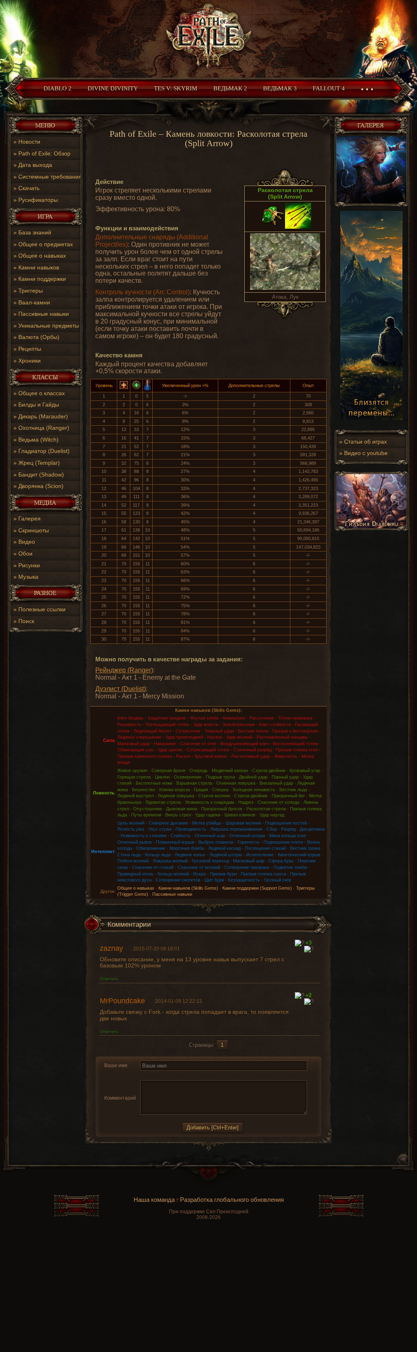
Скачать (29, 188)
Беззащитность (244, 879)
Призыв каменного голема (144, 756)
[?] (299, 943)
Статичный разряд (252, 749)
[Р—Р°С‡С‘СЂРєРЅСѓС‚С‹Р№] (164, 1075)
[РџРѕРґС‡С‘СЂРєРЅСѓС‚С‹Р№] (173, 1075)
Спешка (220, 789)
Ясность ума (130, 829)
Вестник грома (305, 848)
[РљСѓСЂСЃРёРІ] (154, 1075)
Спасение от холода (278, 802)
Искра (199, 873)
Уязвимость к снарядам (209, 802)
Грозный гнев (277, 879)
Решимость (129, 724)
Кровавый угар (305, 770)
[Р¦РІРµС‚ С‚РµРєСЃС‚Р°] (214, 1075)
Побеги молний (133, 860)
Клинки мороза (174, 789)
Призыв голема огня (297, 749)
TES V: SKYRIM (175, 88)
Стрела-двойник (268, 770)
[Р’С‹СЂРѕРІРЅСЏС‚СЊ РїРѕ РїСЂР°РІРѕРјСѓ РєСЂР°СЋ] (203, 1075)
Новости (29, 141)
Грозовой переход (210, 860)
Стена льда (129, 854)
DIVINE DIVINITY (113, 88)
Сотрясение (188, 731)
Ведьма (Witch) (38, 439)
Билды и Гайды (38, 404)
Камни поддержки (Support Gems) (257, 888)
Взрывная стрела (194, 783)
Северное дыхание (168, 822)
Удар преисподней (184, 737)
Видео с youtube (366, 453)
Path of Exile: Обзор (44, 153)
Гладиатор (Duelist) (44, 451)
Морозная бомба (186, 848)
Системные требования (50, 176)
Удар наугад (271, 814)
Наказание (165, 743)
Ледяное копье (190, 854)
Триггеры (30, 290)
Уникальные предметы (48, 325)
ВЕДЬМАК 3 (280, 88)
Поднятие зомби (290, 867)
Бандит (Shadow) (41, 474)
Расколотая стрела (266, 808)
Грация (201, 789)
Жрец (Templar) (39, 462)
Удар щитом (170, 749)
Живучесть (285, 756)
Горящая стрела (134, 776)
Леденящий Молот (152, 731)
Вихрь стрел (178, 814)
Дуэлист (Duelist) (120, 688)
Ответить (109, 978)
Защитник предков (166, 717)
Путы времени (146, 814)
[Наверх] (208, 1177)
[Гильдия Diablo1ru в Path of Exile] (371, 529)
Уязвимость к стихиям (143, 835)
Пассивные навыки (43, 314)
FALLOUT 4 (329, 88)
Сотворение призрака (246, 867)
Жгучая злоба (204, 717)
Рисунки (29, 565)
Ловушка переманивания (236, 829)
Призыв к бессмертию (295, 731)
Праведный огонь (135, 873)
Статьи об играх (365, 441)
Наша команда (154, 1199)
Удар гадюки (207, 814)
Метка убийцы (207, 822)
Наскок (214, 737)
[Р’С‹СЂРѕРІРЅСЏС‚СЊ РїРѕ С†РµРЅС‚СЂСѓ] (194, 1075)
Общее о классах (41, 393)
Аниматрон (233, 717)
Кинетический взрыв (299, 854)
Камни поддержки (42, 279)
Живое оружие (132, 770)
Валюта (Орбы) (38, 337)
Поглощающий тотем (167, 724)
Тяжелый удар (219, 731)
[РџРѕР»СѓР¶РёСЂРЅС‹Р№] (145, 1075)
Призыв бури (223, 873)
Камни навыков (38, 267)
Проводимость (191, 829)
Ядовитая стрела (163, 802)
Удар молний (239, 737)
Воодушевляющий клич (244, 743)
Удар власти (205, 724)
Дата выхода (35, 165)
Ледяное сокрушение (139, 737)
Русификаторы (38, 200)
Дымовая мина (181, 808)
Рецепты (29, 349)
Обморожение (150, 848)
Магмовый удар (133, 743)
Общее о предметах (45, 244)
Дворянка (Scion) (41, 486)
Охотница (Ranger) (43, 427)
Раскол (183, 756)
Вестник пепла (253, 731)
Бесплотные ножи (154, 783)
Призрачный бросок (221, 808)
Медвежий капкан (230, 770)
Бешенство (143, 789)
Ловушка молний (170, 860)
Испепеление (260, 854)
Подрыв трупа (220, 776)
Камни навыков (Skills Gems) (188, 888)
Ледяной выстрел (135, 795)
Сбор (271, 829)
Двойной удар (253, 776)
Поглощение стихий (265, 848)
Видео (26, 541)
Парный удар (285, 776)
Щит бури (214, 879)
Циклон (162, 776)
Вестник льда (293, 789)
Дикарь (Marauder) (43, 416)
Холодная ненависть (254, 789)
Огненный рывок (134, 842)
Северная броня (168, 770)
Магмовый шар (248, 860)
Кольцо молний (173, 873)
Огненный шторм (247, 835)
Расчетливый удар (250, 756)
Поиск (26, 621)
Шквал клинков (239, 814)
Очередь (198, 770)
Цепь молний (131, 822)
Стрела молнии (214, 795)
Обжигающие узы (135, 749)
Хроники (29, 360)
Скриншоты (33, 530)
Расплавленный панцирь (282, 737)
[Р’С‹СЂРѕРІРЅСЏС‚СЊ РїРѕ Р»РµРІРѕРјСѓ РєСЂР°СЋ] (184, 1075)
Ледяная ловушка (176, 795)
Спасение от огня (198, 743)
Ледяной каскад (224, 848)
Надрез (245, 802)
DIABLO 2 (58, 88)
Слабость (181, 835)
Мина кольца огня (287, 835)
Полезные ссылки (42, 609)
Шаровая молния (243, 822)
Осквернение (188, 776)
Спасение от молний (199, 867)
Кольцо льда (158, 854)
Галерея (29, 518)
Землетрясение (238, 724)
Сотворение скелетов (178, 879)
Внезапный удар (276, 783)
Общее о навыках (42, 255)
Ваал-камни (34, 302)
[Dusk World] (208, 37)
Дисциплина (312, 829)
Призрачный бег (288, 795)
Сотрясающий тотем (208, 749)
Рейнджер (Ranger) (124, 670)
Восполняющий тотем (295, 743)
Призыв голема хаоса (263, 873)
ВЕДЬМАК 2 (230, 88)
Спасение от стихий (152, 867)
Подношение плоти (283, 842)
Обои (25, 553)
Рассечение (261, 717)
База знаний (34, 232)
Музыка (28, 576)
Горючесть (248, 842)
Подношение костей (286, 822)
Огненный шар (210, 835)
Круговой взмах (211, 756)
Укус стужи (159, 829)
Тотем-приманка (295, 717)
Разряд (288, 829)
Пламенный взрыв (175, 842)
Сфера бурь (281, 860)
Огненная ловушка (235, 783)
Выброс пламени (215, 842)
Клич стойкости (275, 724)
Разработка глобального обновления (232, 1199)
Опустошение (147, 808)
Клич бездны (130, 717)
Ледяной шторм (225, 854)
